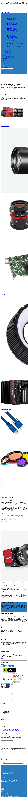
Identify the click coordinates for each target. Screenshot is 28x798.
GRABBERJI (9, 41)
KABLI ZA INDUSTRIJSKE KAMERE (15, 43)
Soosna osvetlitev (11, 35)
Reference (5, 58)
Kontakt (4, 62)
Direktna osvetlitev (12, 28)
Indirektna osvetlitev (12, 29)
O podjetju (5, 60)
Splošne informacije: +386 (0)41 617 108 (11, 729)
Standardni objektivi (12, 23)
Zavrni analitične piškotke (6, 4)
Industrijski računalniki (6, 409)
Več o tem (3, 599)
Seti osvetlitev (11, 38)
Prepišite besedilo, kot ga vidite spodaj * (9, 756)
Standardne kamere (12, 18)
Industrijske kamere (7, 51)
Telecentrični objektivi (12, 24)
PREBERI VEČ (4, 521)
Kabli (2, 437)
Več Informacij (5, 92)
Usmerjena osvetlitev (12, 37)
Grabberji (3, 294)
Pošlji (2, 762)
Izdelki (4, 14)
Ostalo (7, 48)
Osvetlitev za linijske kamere (14, 33)
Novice (4, 59)
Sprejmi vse (3, 6)
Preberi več (3, 5)
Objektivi (8, 20)
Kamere (7, 15)
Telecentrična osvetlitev (13, 36)
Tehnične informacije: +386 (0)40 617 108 (12, 730)
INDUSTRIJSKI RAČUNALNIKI (13, 46)
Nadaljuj (2, 72)
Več (2, 633)
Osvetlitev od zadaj (12, 30)
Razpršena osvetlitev (12, 34)
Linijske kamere (11, 19)
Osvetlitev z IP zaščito (12, 31)
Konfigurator (5, 12)
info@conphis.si (6, 722)
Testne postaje (11, 40)
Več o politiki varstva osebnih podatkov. (9, 753)
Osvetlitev (8, 25)
